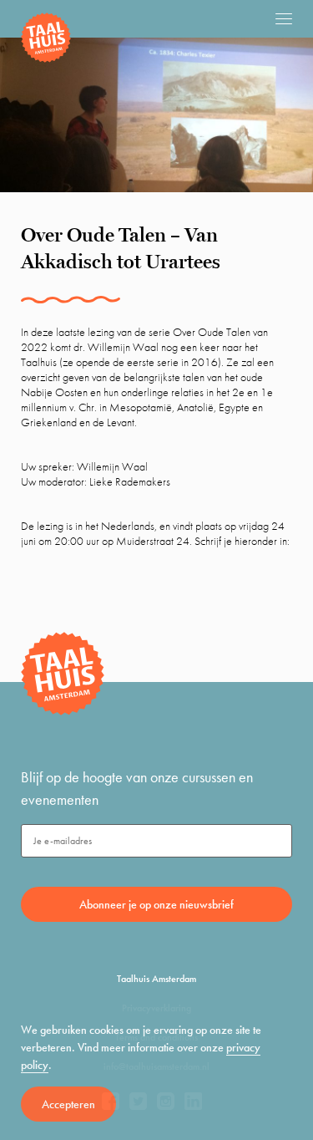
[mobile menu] (283, 18)
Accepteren (68, 1104)
